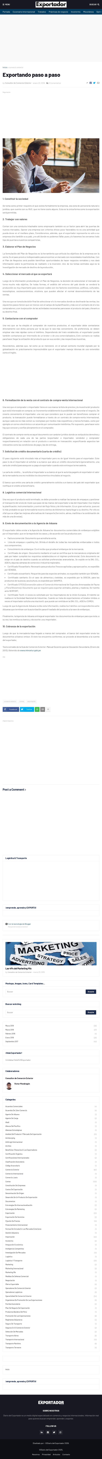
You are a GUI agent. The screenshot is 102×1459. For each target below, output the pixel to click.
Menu (7, 4)
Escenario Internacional (24, 11)
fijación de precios (51, 1221)
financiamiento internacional (51, 1225)
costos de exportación (51, 1189)
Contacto (66, 1454)
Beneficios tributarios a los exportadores (51, 1150)
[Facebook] (91, 83)
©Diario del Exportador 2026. (57, 1443)
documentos (51, 1201)
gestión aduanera (51, 1233)
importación (51, 1237)
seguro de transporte (51, 1324)
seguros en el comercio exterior (51, 1328)
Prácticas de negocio (58, 11)
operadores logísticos (51, 1292)
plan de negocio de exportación (51, 1308)
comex (21, 701)
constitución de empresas (51, 1185)
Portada (6, 11)
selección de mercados (51, 1332)
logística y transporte (51, 1261)
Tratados (42, 11)
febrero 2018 (51, 1034)
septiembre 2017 (51, 1041)
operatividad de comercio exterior (51, 1296)
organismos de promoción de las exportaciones (51, 1300)
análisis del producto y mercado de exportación (51, 1134)
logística (51, 1257)
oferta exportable (51, 1284)
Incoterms (75, 11)
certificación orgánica (51, 1154)
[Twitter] (94, 83)
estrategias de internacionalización (51, 1205)
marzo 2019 (51, 1026)
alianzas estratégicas (51, 1130)
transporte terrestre (51, 1347)
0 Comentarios (55, 83)
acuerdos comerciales (51, 1106)
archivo (51, 1146)
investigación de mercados (51, 1253)
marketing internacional (51, 1268)
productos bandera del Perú (51, 1312)
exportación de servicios (51, 1217)
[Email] (98, 83)
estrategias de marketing (51, 1209)
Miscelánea (88, 11)
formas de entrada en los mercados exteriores (51, 1229)
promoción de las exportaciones (51, 1316)
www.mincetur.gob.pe (30, 650)
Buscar (93, 4)
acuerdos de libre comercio (51, 1110)
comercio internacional (51, 1174)
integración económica (51, 1245)
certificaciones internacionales (51, 1158)
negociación (51, 1280)
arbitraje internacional (51, 1142)
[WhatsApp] (37, 709)
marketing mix (51, 1272)
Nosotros (36, 1454)
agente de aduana (51, 1114)
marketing (51, 1264)
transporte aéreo (51, 1336)
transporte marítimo (51, 1343)
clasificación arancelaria (51, 1162)
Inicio (5, 67)
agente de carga (51, 1118)
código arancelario (51, 1166)
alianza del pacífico (51, 1126)
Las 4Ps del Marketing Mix (18, 968)
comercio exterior (16, 67)
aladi (51, 1122)
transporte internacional (51, 1339)
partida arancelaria (51, 1304)
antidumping (51, 1138)
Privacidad (46, 1454)
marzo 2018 (51, 1030)
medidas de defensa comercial (51, 1276)
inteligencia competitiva (51, 1249)
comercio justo (51, 1177)
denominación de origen (51, 1193)
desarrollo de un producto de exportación (51, 1197)
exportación (31, 701)
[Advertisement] (51, 38)
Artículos (56, 1454)
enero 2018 (51, 1038)
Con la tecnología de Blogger (19, 924)
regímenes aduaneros (51, 1320)
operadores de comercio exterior (51, 1288)
